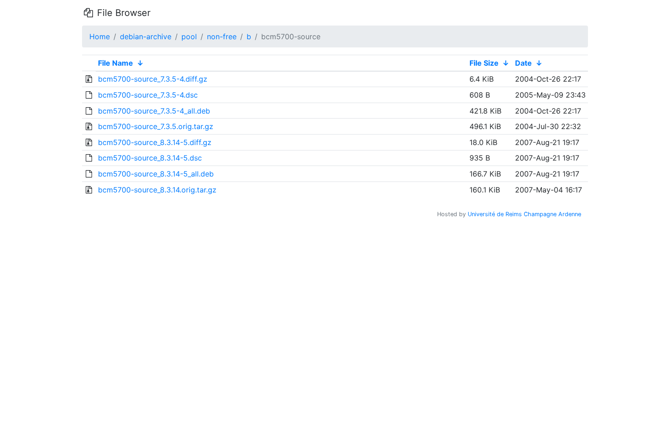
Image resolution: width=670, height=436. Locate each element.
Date (523, 62)
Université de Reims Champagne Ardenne (524, 214)
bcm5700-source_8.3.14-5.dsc (150, 157)
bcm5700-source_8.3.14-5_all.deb (156, 173)
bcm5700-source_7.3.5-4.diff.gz (152, 78)
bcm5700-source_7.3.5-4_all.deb (154, 110)
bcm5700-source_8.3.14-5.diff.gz (154, 142)
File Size (484, 62)
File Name (115, 62)
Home (99, 36)
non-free (222, 36)
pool (189, 36)
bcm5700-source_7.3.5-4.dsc (148, 94)
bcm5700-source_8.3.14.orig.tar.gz (157, 189)
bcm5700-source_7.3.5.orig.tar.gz (155, 126)
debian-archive (145, 36)
